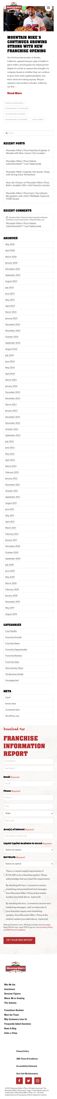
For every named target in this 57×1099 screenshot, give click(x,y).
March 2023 (11, 405)
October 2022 (11, 429)
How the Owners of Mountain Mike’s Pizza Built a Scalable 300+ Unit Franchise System (28, 184)
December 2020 (12, 546)
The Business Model (14, 674)
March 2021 (10, 528)
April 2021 (10, 522)
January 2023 (11, 411)
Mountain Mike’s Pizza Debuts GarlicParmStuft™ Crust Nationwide (23, 162)
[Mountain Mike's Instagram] (37, 1080)
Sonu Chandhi (37, 120)
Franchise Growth (13, 637)
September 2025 (12, 275)
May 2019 (9, 608)
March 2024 (11, 380)
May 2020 (10, 577)
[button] (48, 7)
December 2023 (12, 392)
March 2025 (11, 312)
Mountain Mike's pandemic (15, 114)
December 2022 (12, 417)
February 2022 (12, 472)
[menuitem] (19, 984)
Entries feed (10, 704)
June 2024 (10, 361)
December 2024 (12, 325)
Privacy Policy (47, 927)
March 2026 (11, 257)
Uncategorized (12, 680)
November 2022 (12, 423)
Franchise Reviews (13, 656)
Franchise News (12, 643)
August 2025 (11, 281)
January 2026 (11, 263)
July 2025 (9, 288)
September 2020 (12, 559)
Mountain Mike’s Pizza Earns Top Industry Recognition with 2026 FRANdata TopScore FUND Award (27, 196)
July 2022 (9, 441)
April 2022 (10, 460)
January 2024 (11, 386)
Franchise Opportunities (16, 650)
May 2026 (10, 244)
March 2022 (11, 466)
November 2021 (12, 485)
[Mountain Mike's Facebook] (19, 1080)
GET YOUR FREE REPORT (19, 940)
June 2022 (10, 448)
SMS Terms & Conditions (16, 930)
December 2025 (12, 269)
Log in (8, 697)
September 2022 (12, 435)
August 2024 (11, 349)
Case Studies (11, 631)
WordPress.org (12, 716)
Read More (14, 93)
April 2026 (10, 250)
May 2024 (10, 368)
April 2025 (10, 306)
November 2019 (12, 602)
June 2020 (10, 571)
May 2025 (10, 300)
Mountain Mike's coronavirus (16, 108)
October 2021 (11, 491)
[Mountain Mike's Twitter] (28, 1080)
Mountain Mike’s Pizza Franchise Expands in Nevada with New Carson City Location (28, 152)
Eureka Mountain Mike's (14, 103)
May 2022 (10, 454)
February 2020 (12, 589)
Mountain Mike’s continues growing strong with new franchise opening (27, 44)
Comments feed (12, 710)
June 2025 (10, 294)
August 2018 (11, 614)
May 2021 (9, 516)
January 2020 (11, 596)
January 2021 (11, 540)
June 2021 (9, 509)
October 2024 (11, 337)
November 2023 (12, 398)
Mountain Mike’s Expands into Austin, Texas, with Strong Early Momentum (28, 173)
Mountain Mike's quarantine (16, 120)
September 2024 (12, 343)
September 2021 (12, 497)
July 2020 (9, 565)
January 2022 (11, 478)
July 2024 (9, 355)
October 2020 (11, 552)
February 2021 (12, 534)
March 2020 (11, 583)
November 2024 (12, 331)
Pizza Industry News (14, 668)
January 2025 (11, 318)
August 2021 (11, 503)
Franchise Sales (12, 662)
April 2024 (10, 374)
